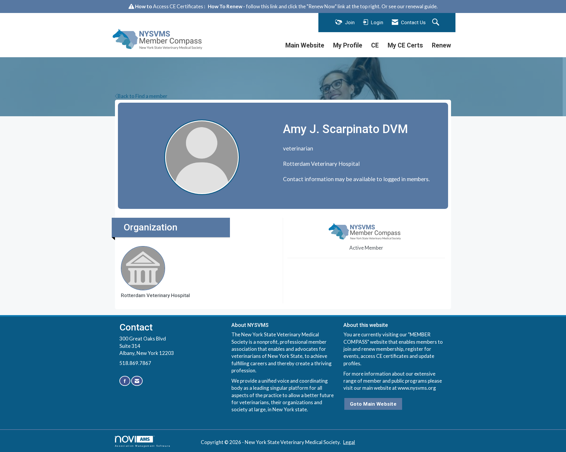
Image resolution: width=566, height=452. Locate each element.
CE (375, 45)
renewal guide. (422, 6)
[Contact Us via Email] (137, 381)
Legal (349, 442)
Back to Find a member (142, 96)
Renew (441, 45)
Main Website (304, 45)
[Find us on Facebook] (124, 381)
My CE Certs (405, 45)
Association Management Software (142, 446)
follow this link (262, 6)
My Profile (347, 45)
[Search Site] (436, 22)
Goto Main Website (373, 404)
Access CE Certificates (178, 6)
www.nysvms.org (417, 388)
